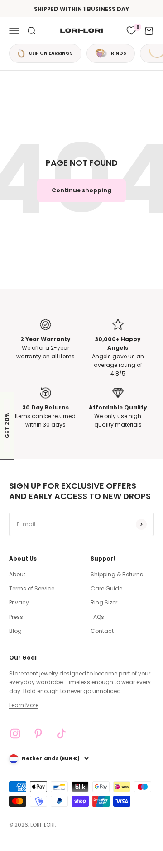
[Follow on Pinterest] (38, 733)
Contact (102, 631)
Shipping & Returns (117, 574)
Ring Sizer (104, 602)
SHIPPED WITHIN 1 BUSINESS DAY (81, 9)
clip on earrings (51, 53)
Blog (15, 631)
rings (118, 53)
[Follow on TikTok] (61, 733)
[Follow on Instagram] (15, 733)
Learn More (23, 705)
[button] (7, 426)
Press (16, 617)
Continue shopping (81, 190)
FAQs (97, 617)
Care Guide (106, 588)
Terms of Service (31, 588)
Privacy (19, 602)
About (17, 574)
